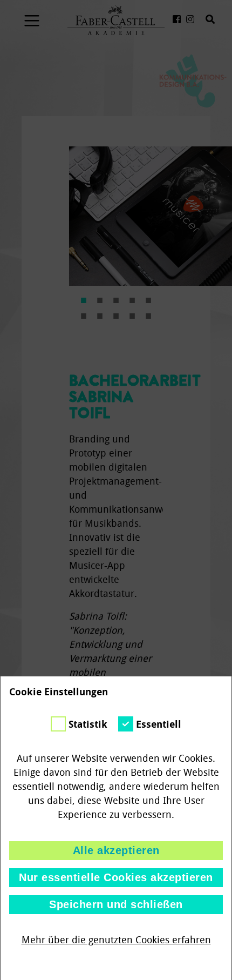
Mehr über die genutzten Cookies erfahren (116, 940)
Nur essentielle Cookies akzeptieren (116, 877)
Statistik (88, 724)
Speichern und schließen (116, 904)
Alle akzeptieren (116, 850)
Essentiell (158, 724)
